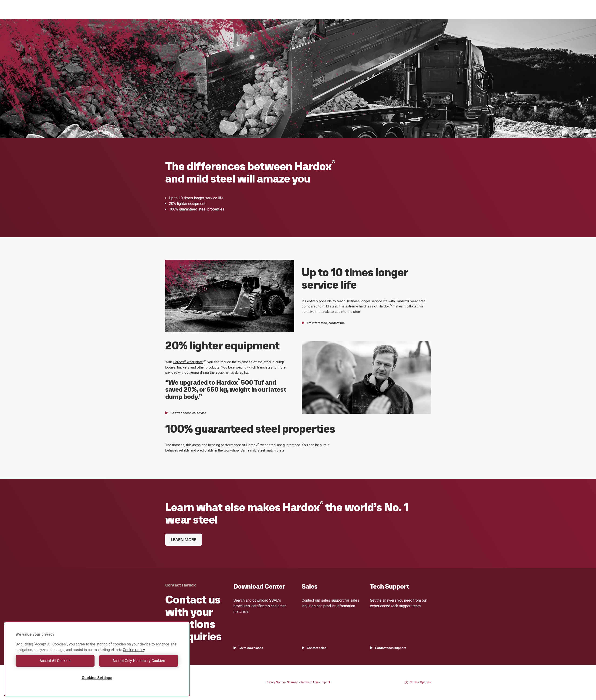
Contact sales (316, 648)
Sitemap (292, 682)
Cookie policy (134, 650)
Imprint (325, 682)
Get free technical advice (188, 413)
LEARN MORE (183, 539)
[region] (97, 658)
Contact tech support (390, 648)
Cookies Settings (97, 678)
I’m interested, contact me (326, 323)
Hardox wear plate (188, 362)
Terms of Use (309, 682)
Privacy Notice (275, 682)
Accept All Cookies (55, 661)
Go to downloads (251, 648)
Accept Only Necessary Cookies (138, 661)
